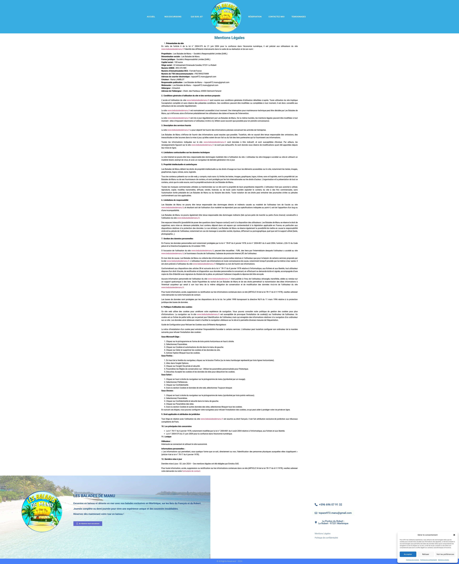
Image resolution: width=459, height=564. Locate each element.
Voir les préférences (445, 554)
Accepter (408, 554)
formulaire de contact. (191, 471)
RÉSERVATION (255, 16)
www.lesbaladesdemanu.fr (172, 49)
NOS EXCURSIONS (172, 16)
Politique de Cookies (412, 560)
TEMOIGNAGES (298, 16)
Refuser (425, 554)
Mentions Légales (443, 560)
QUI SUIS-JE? (197, 16)
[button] (454, 535)
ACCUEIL (151, 16)
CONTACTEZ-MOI (276, 16)
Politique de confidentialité (428, 560)
